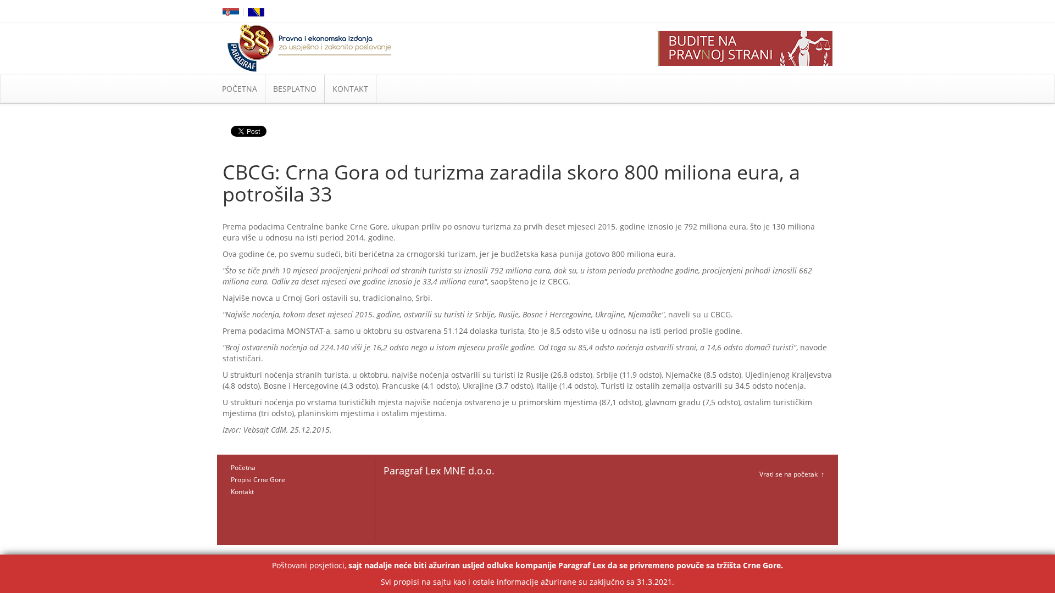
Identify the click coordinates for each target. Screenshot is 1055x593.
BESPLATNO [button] (294, 88)
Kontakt (242, 491)
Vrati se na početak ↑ (791, 474)
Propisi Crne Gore (258, 479)
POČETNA (239, 88)
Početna (243, 467)
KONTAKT (350, 88)
